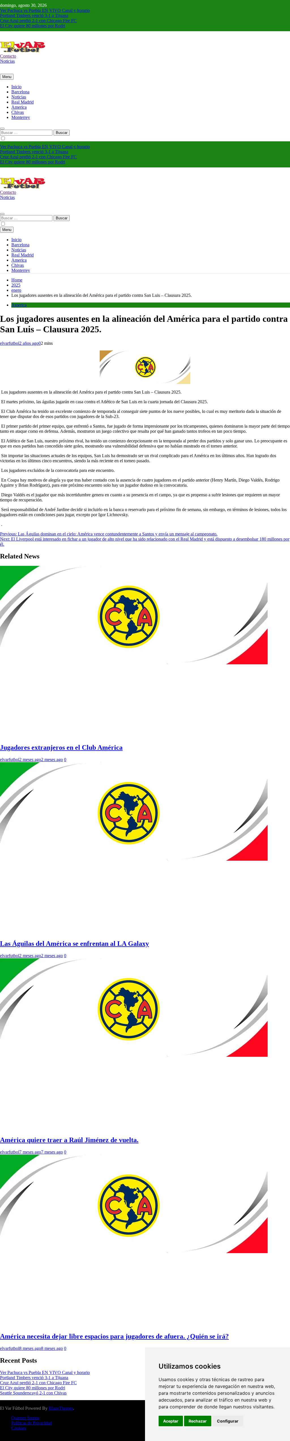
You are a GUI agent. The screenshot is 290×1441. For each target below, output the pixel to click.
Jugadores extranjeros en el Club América (61, 747)
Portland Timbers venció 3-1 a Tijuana (34, 15)
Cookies (18, 1428)
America (19, 107)
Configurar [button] (227, 1421)
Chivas (17, 112)
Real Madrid (22, 102)
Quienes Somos (25, 1417)
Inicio (16, 86)
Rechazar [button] (198, 1421)
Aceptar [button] (170, 1421)
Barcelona (20, 91)
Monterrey (20, 117)
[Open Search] (2, 128)
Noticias (18, 96)
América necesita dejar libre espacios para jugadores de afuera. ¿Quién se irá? (114, 1336)
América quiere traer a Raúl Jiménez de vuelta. (69, 1140)
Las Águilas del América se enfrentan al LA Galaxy (74, 943)
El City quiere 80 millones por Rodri (32, 25)
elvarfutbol (9, 343)
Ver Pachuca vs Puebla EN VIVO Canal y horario (45, 10)
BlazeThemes (61, 1408)
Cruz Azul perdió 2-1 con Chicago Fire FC (38, 20)
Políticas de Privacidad (31, 1423)
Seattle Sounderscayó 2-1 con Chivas (33, 1392)
